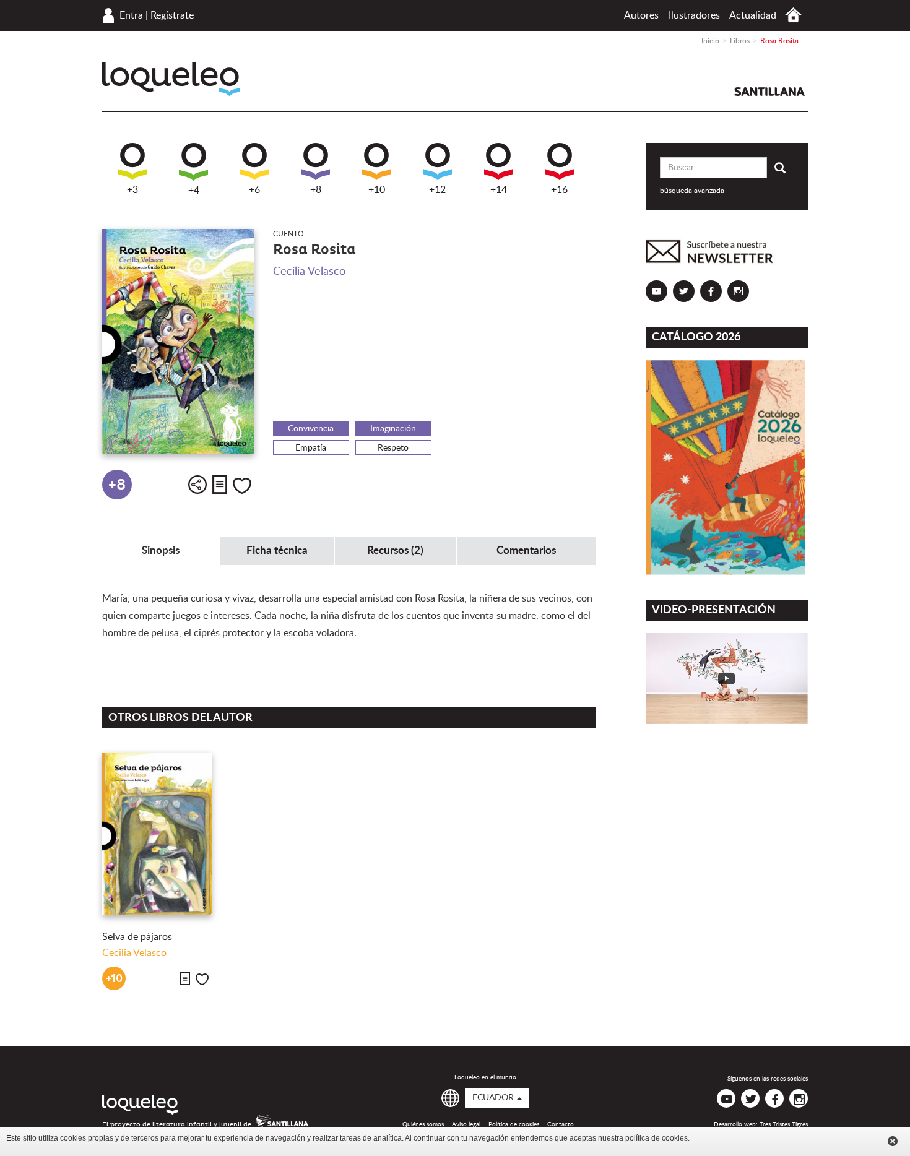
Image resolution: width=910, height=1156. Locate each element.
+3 (132, 190)
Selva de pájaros (137, 937)
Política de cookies (513, 1124)
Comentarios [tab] (526, 550)
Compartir (197, 484)
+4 (193, 191)
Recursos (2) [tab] (395, 550)
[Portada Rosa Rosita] (178, 342)
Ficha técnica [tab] (277, 550)
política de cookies (656, 1138)
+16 (559, 190)
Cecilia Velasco (309, 271)
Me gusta (242, 486)
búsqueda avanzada (692, 190)
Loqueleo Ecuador (171, 79)
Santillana (769, 91)
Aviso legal (466, 1124)
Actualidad (752, 15)
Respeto (393, 448)
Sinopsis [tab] (161, 550)
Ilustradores (694, 15)
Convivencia (311, 429)
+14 (498, 190)
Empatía (310, 448)
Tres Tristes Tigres (784, 1124)
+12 (437, 190)
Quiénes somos (423, 1124)
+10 (376, 190)
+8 (315, 190)
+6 (254, 190)
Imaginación (393, 429)
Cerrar (893, 1141)
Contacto (560, 1124)
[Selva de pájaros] (157, 834)
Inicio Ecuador (793, 15)
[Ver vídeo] (727, 678)
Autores (641, 15)
